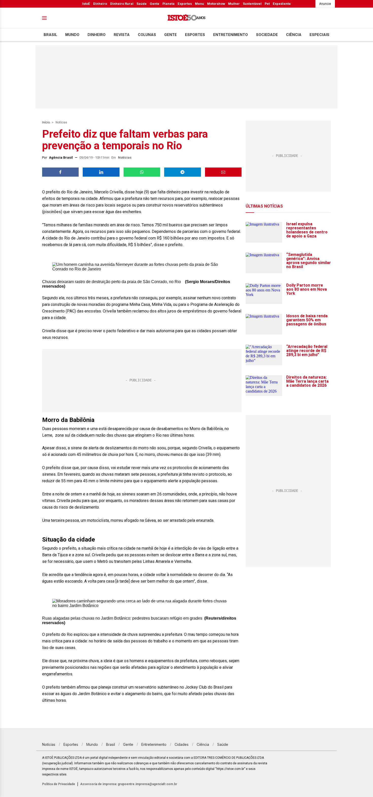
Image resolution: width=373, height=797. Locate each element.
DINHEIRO (97, 34)
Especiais (319, 34)
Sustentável (252, 4)
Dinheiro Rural (121, 4)
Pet (267, 4)
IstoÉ (86, 4)
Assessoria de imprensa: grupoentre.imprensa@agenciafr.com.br (128, 784)
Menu (199, 4)
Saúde (142, 4)
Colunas (147, 34)
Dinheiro (100, 4)
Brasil (50, 34)
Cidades (182, 744)
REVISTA (122, 34)
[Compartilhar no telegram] (182, 172)
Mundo (72, 34)
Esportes (185, 4)
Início (46, 122)
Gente (154, 4)
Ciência (293, 34)
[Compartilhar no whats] (142, 172)
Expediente (282, 4)
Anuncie (325, 4)
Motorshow (216, 4)
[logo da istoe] (186, 18)
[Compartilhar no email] (223, 172)
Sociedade (267, 34)
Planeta (168, 4)
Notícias (61, 122)
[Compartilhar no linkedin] (101, 172)
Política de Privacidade (58, 784)
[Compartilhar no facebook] (60, 172)
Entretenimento (230, 34)
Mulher (234, 4)
